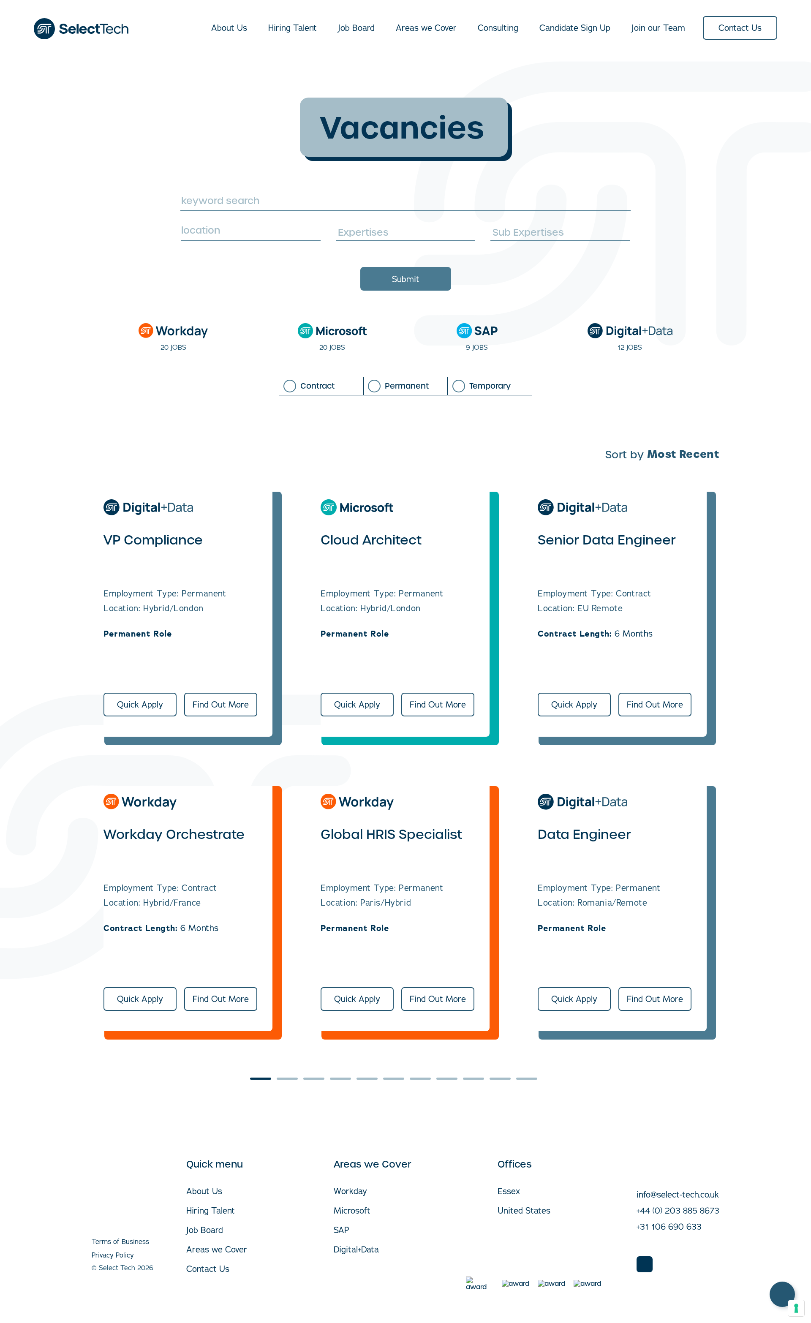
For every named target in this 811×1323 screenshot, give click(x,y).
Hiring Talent (292, 27)
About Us (229, 27)
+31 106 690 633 (669, 1226)
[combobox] (251, 232)
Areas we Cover (426, 27)
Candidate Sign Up (574, 27)
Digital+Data (356, 1249)
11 (526, 1079)
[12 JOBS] (630, 331)
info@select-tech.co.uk (678, 1194)
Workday (350, 1191)
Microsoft (352, 1210)
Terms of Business (120, 1241)
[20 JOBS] (173, 331)
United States (524, 1210)
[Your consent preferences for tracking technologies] (796, 1308)
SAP (341, 1230)
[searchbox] (406, 231)
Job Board (356, 27)
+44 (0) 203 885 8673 (678, 1210)
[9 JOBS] (477, 331)
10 (500, 1079)
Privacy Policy (113, 1255)
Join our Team (658, 27)
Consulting (498, 27)
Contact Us (740, 27)
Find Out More (221, 704)
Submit (405, 279)
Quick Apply (140, 704)
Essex (509, 1191)
